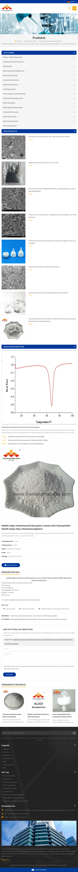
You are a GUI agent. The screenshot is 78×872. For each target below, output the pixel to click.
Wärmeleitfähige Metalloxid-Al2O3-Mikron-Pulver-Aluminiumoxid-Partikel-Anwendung (39, 619)
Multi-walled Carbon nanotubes (13, 798)
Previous (72, 685)
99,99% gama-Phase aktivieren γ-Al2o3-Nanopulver (39, 716)
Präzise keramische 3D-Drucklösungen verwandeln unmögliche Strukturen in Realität (52, 242)
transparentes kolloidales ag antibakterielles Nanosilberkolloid (48, 293)
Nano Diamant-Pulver (10, 788)
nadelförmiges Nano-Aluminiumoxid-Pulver (55, 609)
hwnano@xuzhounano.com (18, 817)
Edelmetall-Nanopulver (10, 84)
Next (75, 685)
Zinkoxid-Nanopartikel (10, 782)
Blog (4, 761)
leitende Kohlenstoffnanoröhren (13, 795)
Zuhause (19, 41)
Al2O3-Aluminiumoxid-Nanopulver (50, 41)
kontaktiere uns (12, 565)
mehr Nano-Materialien (10, 121)
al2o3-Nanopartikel (28, 609)
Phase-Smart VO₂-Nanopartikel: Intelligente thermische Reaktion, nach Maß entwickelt (52, 216)
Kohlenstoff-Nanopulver (11, 112)
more (30, 139)
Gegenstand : (39, 641)
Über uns (6, 752)
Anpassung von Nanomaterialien (13, 62)
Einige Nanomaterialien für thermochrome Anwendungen (21, 427)
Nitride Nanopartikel (9, 116)
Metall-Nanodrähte (9, 103)
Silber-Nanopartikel (9, 785)
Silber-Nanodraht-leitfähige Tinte (13, 71)
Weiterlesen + (6, 860)
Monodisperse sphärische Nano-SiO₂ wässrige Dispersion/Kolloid (49, 136)
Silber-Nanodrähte (9, 776)
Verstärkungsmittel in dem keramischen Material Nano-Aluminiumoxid (62, 716)
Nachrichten (7, 755)
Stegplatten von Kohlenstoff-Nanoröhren (16, 801)
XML (4, 768)
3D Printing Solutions (10, 126)
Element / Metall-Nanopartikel (12, 57)
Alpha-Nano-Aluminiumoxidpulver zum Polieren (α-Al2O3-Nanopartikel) (33, 616)
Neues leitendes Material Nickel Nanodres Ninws (44, 267)
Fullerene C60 (7, 779)
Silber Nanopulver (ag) (10, 75)
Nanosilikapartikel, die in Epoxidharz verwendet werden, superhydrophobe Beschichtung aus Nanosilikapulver (52, 320)
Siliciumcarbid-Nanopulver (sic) (13, 98)
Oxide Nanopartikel (30, 41)
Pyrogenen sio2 (8, 791)
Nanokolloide (7, 66)
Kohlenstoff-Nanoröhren (11, 80)
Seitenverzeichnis (8, 765)
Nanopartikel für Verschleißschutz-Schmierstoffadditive (26, 444)
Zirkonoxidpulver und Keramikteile (14, 94)
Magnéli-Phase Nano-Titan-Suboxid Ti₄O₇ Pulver (44, 162)
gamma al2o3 (10, 609)
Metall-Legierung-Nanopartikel (13, 107)
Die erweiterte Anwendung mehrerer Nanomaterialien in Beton (28, 440)
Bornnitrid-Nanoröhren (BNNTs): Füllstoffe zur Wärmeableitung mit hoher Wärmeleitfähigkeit (52, 190)
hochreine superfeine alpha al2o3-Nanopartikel (12, 716)
